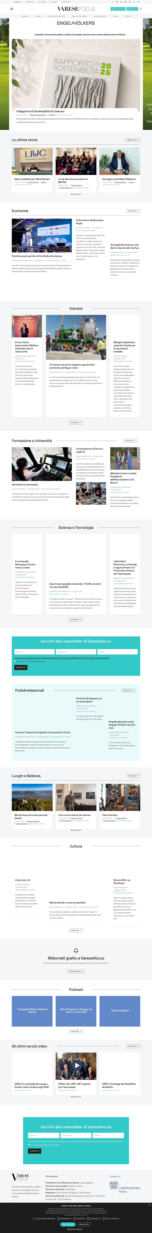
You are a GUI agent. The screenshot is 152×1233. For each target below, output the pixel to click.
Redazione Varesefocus (38, 115)
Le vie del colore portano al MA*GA (73, 181)
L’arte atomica (109, 815)
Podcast (128, 16)
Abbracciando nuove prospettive (67, 902)
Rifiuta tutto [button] (84, 1224)
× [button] (149, 1205)
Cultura (115, 16)
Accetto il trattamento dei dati (31, 661)
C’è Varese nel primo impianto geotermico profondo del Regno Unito (72, 366)
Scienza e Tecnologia (79, 16)
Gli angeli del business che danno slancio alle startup (124, 246)
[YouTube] (125, 2)
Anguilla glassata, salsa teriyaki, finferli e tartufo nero (122, 724)
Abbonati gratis (117, 9)
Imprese (38, 16)
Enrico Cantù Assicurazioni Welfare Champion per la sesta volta (26, 347)
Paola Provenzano (76, 818)
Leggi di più (84, 1215)
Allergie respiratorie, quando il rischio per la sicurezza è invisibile (124, 347)
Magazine (18, 2)
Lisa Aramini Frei (33, 182)
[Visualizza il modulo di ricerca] (141, 9)
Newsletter (132, 9)
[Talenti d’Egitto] (119, 1011)
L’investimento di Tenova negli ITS (89, 450)
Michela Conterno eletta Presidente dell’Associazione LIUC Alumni (123, 478)
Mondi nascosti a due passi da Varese (30, 816)
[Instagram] (121, 2)
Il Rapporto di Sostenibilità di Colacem (40, 111)
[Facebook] (113, 2)
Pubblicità (66, 2)
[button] (75, 1229)
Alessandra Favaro (33, 821)
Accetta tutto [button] (68, 1224)
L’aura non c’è (22, 880)
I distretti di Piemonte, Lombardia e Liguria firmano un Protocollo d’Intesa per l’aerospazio (125, 567)
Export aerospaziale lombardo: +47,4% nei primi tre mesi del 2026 (75, 585)
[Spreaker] (138, 2)
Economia (25, 16)
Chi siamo (42, 2)
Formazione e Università (56, 16)
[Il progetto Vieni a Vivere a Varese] (32, 1011)
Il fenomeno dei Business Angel (89, 222)
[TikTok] (130, 2)
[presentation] (76, 75)
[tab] (71, 194)
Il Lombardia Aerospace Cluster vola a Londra (25, 564)
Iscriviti (21, 667)
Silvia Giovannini (76, 185)
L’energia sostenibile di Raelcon (119, 179)
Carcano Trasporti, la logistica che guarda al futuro (42, 732)
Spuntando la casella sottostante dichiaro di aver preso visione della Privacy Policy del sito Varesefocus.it (62, 658)
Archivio (29, 2)
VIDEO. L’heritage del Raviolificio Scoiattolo (119, 1085)
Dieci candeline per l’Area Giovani (32, 179)
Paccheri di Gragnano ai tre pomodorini (89, 700)
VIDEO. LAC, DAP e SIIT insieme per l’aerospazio (74, 1085)
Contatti (53, 2)
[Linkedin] (117, 2)
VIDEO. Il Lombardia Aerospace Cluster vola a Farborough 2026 (31, 1085)
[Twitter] (134, 2)
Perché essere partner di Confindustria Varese (37, 256)
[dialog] (76, 1218)
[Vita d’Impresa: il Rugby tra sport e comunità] (76, 1011)
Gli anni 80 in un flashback (122, 881)
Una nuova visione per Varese (74, 815)
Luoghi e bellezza (100, 16)
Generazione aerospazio (25, 484)
